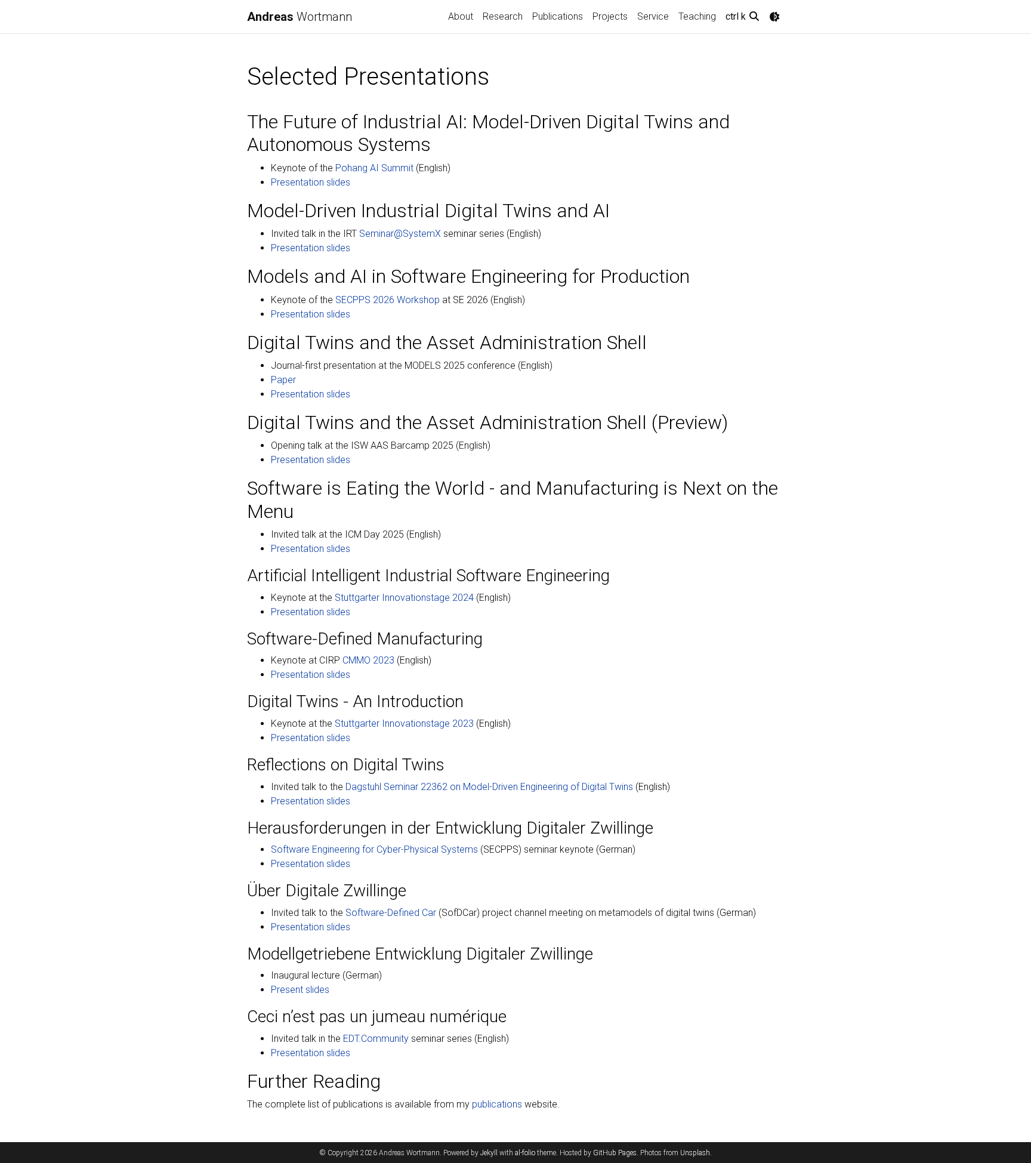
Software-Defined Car (390, 912)
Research (503, 16)
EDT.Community (376, 1038)
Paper (283, 379)
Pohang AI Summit (374, 168)
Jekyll (489, 1153)
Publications (557, 16)
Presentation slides (310, 182)
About (460, 16)
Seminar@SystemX (400, 233)
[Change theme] (774, 16)
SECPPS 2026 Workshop (387, 300)
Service (653, 16)
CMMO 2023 (368, 660)
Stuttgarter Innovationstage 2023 (404, 723)
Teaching (697, 16)
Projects (610, 16)
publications (497, 1104)
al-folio (525, 1153)
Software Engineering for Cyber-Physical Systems (374, 849)
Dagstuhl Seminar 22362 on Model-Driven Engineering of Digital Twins (489, 786)
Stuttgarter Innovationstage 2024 (404, 597)
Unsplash (695, 1153)
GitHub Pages (615, 1153)
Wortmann (299, 17)
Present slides (300, 989)
